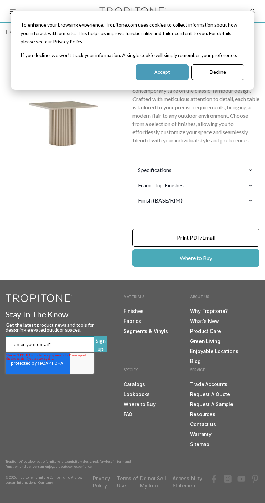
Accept (162, 72)
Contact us (203, 424)
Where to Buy (196, 258)
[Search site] (252, 11)
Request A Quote (210, 394)
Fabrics (132, 321)
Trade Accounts (208, 384)
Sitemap (199, 444)
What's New (204, 321)
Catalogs (134, 384)
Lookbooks (137, 394)
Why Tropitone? (209, 311)
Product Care (205, 331)
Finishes (134, 311)
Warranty (201, 434)
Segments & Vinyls (146, 331)
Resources (202, 414)
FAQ (128, 414)
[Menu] (12, 11)
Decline (218, 72)
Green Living (205, 341)
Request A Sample (211, 404)
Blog (195, 361)
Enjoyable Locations (214, 351)
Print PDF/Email (196, 237)
